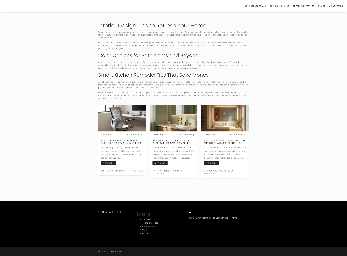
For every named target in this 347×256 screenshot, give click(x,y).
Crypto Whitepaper (303, 6)
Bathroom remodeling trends (167, 171)
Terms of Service (150, 223)
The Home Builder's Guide (21, 6)
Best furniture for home (113, 171)
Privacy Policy (148, 226)
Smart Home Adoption (330, 6)
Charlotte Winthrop (134, 134)
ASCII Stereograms (255, 6)
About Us (146, 219)
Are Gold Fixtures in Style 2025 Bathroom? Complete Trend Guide (171, 141)
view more (108, 163)
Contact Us (147, 233)
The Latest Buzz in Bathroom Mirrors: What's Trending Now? (224, 141)
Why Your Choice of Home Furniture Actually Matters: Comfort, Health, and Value (121, 141)
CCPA (144, 230)
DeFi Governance (279, 6)
